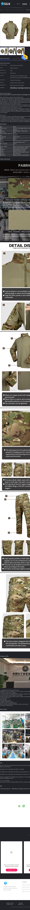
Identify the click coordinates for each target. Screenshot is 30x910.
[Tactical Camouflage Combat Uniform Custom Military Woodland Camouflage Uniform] (11, 852)
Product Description (18, 58)
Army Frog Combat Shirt (5, 788)
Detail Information (5, 58)
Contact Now (11, 870)
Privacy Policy (10, 904)
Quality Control (10, 903)
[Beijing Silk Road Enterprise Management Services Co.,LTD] (20, 806)
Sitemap (21, 903)
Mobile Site (20, 904)
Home (18, 3)
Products (24, 3)
